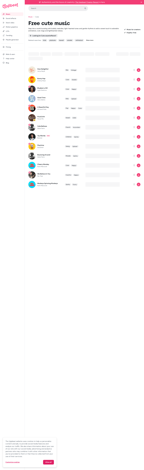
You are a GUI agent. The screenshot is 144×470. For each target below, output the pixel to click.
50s (67, 70)
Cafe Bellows (42, 126)
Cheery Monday (43, 164)
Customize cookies (13, 462)
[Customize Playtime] (125, 146)
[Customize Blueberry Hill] (125, 89)
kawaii (61, 40)
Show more (89, 40)
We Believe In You (43, 174)
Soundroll (40, 147)
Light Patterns (42, 90)
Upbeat (73, 99)
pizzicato (53, 40)
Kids (67, 99)
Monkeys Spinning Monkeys (47, 183)
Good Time (41, 98)
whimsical (79, 40)
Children (68, 137)
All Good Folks (41, 109)
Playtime (40, 145)
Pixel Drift (41, 117)
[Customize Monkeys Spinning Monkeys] (125, 184)
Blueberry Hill (42, 88)
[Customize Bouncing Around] (125, 156)
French (68, 127)
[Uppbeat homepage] (12, 6)
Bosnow (39, 138)
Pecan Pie (40, 119)
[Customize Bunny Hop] (125, 79)
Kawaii (68, 118)
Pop (67, 108)
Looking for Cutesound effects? (44, 36)
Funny (75, 184)
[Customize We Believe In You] (125, 175)
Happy (74, 89)
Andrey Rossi (41, 81)
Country (68, 175)
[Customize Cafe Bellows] (125, 127)
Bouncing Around (43, 155)
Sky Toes (40, 176)
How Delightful (42, 69)
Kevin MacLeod (42, 166)
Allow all (48, 462)
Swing (68, 146)
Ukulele (74, 80)
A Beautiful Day (43, 107)
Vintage (73, 70)
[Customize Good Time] (125, 98)
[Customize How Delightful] (125, 70)
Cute (67, 80)
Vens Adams (41, 100)
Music (30, 17)
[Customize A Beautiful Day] (125, 108)
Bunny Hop (41, 78)
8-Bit (74, 118)
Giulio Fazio (41, 128)
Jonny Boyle (41, 71)
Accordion (76, 127)
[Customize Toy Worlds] (125, 137)
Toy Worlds (41, 136)
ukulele (69, 40)
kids (44, 40)
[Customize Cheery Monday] (125, 165)
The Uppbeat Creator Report (87, 2)
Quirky (76, 137)
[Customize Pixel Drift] (125, 118)
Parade (68, 156)
